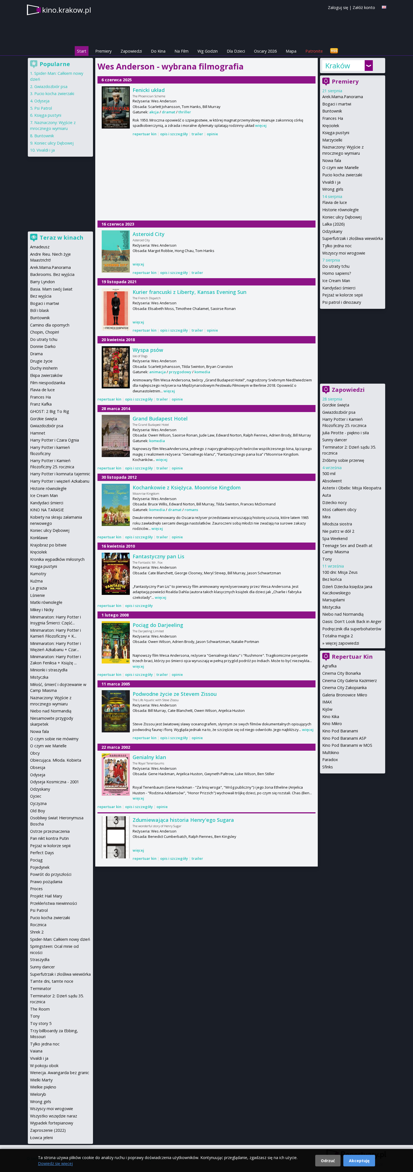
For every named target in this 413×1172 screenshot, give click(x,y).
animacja (157, 371)
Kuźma (36, 581)
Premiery (103, 51)
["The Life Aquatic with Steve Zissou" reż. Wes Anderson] (116, 711)
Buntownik (332, 111)
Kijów (327, 709)
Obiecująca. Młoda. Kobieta (55, 760)
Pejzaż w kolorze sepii (342, 295)
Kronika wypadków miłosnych (57, 559)
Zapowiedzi (131, 51)
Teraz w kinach (61, 237)
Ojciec (35, 796)
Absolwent (332, 480)
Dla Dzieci (236, 51)
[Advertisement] (206, 179)
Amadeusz (39, 246)
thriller (184, 111)
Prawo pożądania (46, 881)
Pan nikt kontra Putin (49, 838)
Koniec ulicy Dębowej (342, 217)
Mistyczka (331, 607)
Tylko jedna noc (337, 245)
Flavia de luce (334, 202)
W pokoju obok (44, 1065)
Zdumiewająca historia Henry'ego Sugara (183, 819)
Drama (36, 353)
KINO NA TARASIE (47, 509)
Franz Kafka (41, 404)
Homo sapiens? (336, 273)
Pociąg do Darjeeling (158, 625)
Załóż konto (364, 7)
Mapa (291, 51)
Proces (36, 888)
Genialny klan (149, 757)
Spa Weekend (335, 538)
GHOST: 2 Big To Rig (49, 411)
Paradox (330, 759)
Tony (327, 559)
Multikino (330, 752)
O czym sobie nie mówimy (54, 738)
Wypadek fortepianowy (51, 1123)
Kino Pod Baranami (340, 731)
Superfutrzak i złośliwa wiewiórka (352, 238)
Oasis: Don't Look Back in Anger (352, 621)
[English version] (384, 7)
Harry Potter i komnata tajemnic (60, 473)
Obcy (35, 753)
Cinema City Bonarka (341, 673)
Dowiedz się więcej (55, 1163)
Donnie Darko (43, 346)
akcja (154, 111)
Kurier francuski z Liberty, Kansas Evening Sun (189, 292)
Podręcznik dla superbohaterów (351, 628)
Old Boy (37, 810)
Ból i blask (39, 310)
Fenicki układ (149, 90)
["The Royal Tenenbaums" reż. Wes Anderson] (116, 774)
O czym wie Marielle (340, 167)
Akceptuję (359, 1160)
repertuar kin (144, 133)
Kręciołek (330, 125)
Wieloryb (38, 1094)
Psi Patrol (43, 108)
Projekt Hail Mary (46, 896)
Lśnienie (37, 595)
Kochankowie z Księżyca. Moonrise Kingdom (187, 487)
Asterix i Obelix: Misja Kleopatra (351, 488)
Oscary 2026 (265, 51)
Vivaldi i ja (331, 182)
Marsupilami (333, 599)
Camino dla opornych (49, 325)
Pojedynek (39, 867)
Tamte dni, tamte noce (51, 981)
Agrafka (329, 666)
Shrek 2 (37, 932)
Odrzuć (328, 1160)
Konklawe (39, 537)
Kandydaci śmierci (338, 288)
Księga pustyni (335, 132)
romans (191, 509)
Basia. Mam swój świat (51, 289)
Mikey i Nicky (42, 609)
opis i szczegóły (174, 133)
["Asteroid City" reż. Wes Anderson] (116, 251)
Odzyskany (332, 231)
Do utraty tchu (336, 266)
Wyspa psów (148, 350)
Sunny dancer (334, 439)
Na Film (181, 51)
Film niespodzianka (47, 382)
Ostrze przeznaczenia (50, 831)
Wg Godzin (208, 51)
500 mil (328, 473)
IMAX (327, 702)
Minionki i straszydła (48, 669)
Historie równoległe (340, 209)
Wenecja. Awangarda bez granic (59, 1072)
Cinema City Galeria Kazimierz (349, 680)
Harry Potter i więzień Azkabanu (59, 481)
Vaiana (36, 1051)
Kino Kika (330, 716)
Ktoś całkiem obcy (339, 509)
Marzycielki (332, 140)
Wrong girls (332, 189)
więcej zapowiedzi (342, 643)
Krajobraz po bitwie (48, 545)
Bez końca (332, 579)
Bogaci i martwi (336, 104)
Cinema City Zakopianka (344, 687)
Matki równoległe (46, 602)
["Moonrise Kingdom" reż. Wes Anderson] (116, 505)
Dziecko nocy (334, 502)
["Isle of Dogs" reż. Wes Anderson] (116, 367)
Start (81, 51)
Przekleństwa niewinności (53, 903)
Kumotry (38, 573)
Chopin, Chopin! (44, 332)
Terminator (40, 988)
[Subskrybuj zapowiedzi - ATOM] (334, 51)
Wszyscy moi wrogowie (343, 253)
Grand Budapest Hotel (160, 418)
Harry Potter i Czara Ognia (54, 440)
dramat (168, 111)
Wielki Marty (41, 1080)
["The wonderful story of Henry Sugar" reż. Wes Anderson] (116, 837)
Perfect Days (42, 852)
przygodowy (180, 371)
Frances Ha (332, 118)
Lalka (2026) (333, 224)
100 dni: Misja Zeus (340, 572)
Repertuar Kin (352, 656)
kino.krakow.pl (66, 10)
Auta (326, 495)
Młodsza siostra (337, 524)
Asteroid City (149, 234)
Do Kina (158, 51)
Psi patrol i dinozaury (341, 302)
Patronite (314, 51)
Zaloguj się (338, 7)
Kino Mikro (332, 723)
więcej (261, 125)
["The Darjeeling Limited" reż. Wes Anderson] (116, 642)
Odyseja (41, 101)
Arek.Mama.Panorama (342, 96)
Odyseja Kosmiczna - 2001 (54, 781)
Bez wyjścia (40, 296)
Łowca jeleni (41, 1137)
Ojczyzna (38, 803)
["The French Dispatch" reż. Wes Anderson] (116, 309)
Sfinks (327, 767)
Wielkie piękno (43, 1087)
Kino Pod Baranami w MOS (347, 745)
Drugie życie (41, 361)
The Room (40, 1009)
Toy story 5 (40, 1023)
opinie (212, 133)
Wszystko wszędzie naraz (53, 1116)
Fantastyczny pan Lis (158, 556)
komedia (202, 371)
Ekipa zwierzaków (46, 375)
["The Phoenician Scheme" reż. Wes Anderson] (116, 107)
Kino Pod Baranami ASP (344, 738)
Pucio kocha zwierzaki (342, 174)
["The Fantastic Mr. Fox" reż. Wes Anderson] (116, 574)
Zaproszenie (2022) (48, 1130)
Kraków (337, 65)
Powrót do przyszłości (50, 874)
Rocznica (38, 924)
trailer (197, 133)
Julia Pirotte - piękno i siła (345, 432)
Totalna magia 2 (337, 635)
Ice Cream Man (336, 280)
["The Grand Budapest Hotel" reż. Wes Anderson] (116, 436)
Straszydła (39, 959)
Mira (326, 516)
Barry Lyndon (42, 281)
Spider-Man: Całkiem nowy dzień (60, 939)
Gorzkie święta (335, 405)
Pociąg (36, 860)
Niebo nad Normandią (343, 614)
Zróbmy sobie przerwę (343, 460)
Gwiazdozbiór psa (338, 412)
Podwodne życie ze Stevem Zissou (175, 693)
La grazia (38, 588)
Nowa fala (331, 160)
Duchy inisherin (44, 368)
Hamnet (37, 433)
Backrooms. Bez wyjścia (52, 274)
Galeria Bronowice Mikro (344, 695)
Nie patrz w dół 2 (338, 531)
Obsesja (37, 767)
